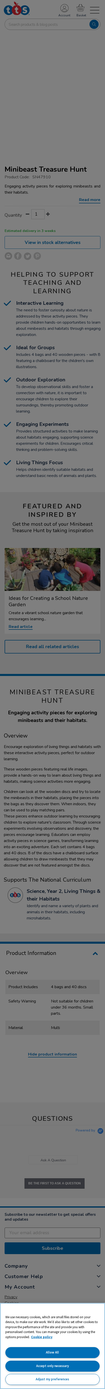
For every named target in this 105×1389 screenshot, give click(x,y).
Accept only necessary (52, 1366)
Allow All (52, 1352)
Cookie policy (41, 1337)
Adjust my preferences (52, 1379)
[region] (52, 1346)
